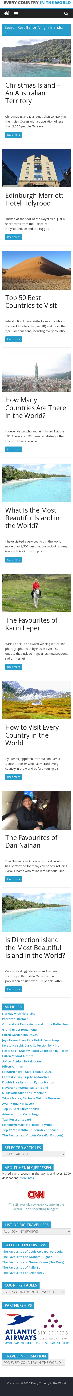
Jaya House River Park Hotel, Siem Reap (30, 1040)
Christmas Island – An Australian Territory (32, 93)
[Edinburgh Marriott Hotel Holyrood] (36, 151)
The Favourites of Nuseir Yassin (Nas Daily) (33, 1262)
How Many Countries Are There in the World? (35, 407)
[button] (36, 1201)
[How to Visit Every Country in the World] (36, 683)
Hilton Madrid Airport (17, 1056)
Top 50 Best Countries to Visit (31, 301)
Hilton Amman (12, 1066)
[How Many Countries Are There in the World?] (36, 356)
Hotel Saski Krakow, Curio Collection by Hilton (35, 1051)
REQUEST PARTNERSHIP (52, 1343)
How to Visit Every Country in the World (32, 735)
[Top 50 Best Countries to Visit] (36, 253)
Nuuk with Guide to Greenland (24, 1093)
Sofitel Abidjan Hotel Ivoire (21, 1061)
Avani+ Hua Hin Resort (18, 1103)
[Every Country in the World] (6, 13)
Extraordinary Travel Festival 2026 (27, 1072)
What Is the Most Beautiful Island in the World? (32, 518)
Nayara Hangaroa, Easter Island (25, 1088)
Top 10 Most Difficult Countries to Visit (30, 1130)
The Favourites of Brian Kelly (23, 1273)
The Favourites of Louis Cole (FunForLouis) (32, 1135)
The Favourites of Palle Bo (21, 1267)
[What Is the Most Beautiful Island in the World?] (36, 466)
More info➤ (27, 1178)
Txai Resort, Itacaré (16, 1119)
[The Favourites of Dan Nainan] (36, 793)
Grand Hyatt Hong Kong (19, 1029)
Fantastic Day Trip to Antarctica (25, 1077)
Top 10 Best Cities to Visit (21, 1109)
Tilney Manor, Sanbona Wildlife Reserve (31, 1098)
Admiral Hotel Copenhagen (21, 1114)
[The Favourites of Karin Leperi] (36, 576)
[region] (36, 1201)
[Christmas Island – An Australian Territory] (36, 41)
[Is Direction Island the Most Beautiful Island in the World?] (36, 896)
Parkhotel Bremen (15, 1019)
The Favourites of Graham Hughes (27, 1257)
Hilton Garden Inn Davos (20, 1035)
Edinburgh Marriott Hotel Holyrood (34, 199)
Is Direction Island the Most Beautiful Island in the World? (35, 947)
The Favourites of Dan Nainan (31, 841)
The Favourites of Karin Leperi (31, 624)
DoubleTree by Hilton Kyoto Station (28, 1082)
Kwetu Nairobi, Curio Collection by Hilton (31, 1045)
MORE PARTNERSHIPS (19, 1343)
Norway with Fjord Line (18, 1014)
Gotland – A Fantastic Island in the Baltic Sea (35, 1024)
